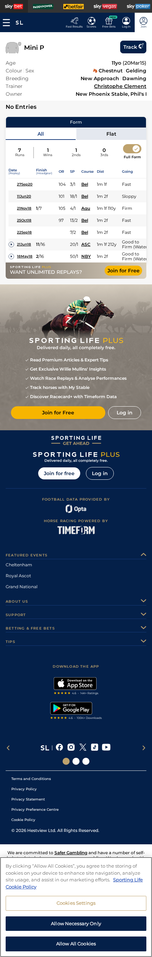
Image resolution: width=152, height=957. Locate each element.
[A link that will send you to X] (83, 748)
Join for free (59, 473)
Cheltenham (19, 564)
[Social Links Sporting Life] (66, 761)
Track (130, 47)
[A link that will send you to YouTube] (106, 748)
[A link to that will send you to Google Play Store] (76, 711)
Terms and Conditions (31, 778)
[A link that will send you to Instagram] (71, 748)
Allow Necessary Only (76, 923)
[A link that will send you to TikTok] (94, 748)
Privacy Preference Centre (35, 809)
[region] (76, 907)
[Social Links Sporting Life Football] (85, 761)
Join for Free (123, 270)
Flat (111, 134)
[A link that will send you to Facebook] (59, 748)
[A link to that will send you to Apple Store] (76, 686)
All (40, 134)
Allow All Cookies (76, 943)
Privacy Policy (24, 789)
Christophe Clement (120, 86)
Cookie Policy (23, 819)
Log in (100, 473)
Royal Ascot (18, 575)
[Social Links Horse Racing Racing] (76, 761)
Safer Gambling (70, 852)
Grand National (21, 586)
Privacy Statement (28, 799)
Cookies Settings (76, 903)
